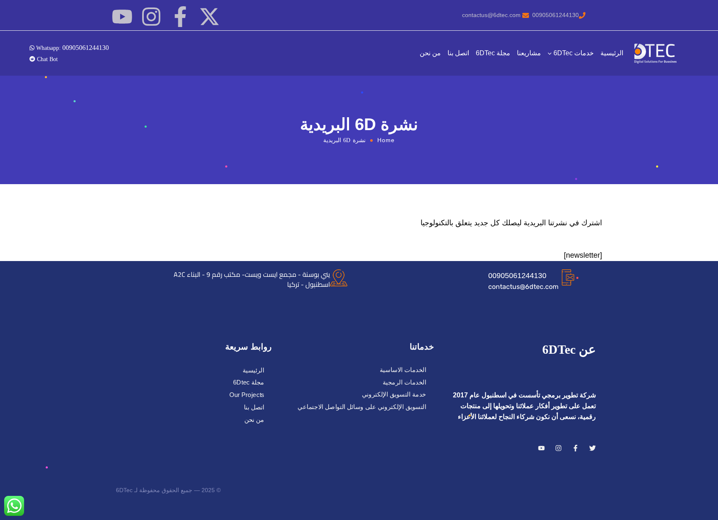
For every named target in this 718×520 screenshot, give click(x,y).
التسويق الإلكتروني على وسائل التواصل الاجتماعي (362, 407)
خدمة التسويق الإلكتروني (394, 394)
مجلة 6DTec (493, 53)
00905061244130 (517, 275)
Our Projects (246, 395)
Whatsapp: (71, 47)
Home (386, 140)
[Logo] (656, 53)
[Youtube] (122, 16)
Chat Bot (46, 59)
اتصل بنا (458, 53)
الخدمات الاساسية (403, 370)
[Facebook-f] (180, 16)
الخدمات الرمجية (404, 382)
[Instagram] (151, 16)
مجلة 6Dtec (248, 383)
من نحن (430, 53)
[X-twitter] (209, 16)
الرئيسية (611, 53)
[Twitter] (592, 448)
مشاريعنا (529, 53)
